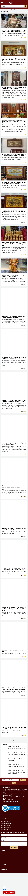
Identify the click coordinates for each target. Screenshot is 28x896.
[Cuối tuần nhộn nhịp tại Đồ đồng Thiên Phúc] (4, 760)
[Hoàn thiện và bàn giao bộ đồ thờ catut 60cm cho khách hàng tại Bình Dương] (14, 301)
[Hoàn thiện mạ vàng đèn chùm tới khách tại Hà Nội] (14, 635)
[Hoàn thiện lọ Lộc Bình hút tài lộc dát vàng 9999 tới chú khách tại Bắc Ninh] (14, 513)
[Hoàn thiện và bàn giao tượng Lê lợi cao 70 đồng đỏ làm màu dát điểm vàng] (14, 265)
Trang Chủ (3, 10)
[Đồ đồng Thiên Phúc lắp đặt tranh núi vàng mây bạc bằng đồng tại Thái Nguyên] (14, 173)
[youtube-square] (15, 783)
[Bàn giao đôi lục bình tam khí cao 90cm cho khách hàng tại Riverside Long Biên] (14, 342)
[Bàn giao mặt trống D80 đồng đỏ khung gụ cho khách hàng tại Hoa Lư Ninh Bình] (14, 78)
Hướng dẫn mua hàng (5, 829)
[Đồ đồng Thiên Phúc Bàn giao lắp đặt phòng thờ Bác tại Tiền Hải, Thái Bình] (4, 748)
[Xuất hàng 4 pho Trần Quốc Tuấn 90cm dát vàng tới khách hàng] (14, 712)
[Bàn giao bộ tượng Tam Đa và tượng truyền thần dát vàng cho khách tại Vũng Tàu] (14, 470)
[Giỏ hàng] (25, 2)
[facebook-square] (13, 783)
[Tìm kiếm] (25, 6)
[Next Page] (16, 740)
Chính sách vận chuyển (6, 827)
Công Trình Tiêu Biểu (12, 10)
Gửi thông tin (14, 847)
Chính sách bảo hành (5, 825)
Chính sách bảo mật (5, 821)
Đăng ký (23, 780)
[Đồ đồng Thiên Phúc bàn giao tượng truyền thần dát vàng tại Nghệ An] (4, 766)
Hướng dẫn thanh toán (6, 823)
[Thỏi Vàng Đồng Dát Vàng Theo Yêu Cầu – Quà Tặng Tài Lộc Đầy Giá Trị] (4, 754)
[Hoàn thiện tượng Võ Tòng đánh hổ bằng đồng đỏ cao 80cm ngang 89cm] (14, 428)
